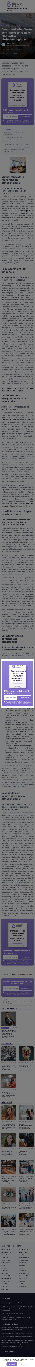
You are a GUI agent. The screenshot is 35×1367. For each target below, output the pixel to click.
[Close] (30, 663)
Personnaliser (24, 1364)
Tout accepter (12, 1364)
